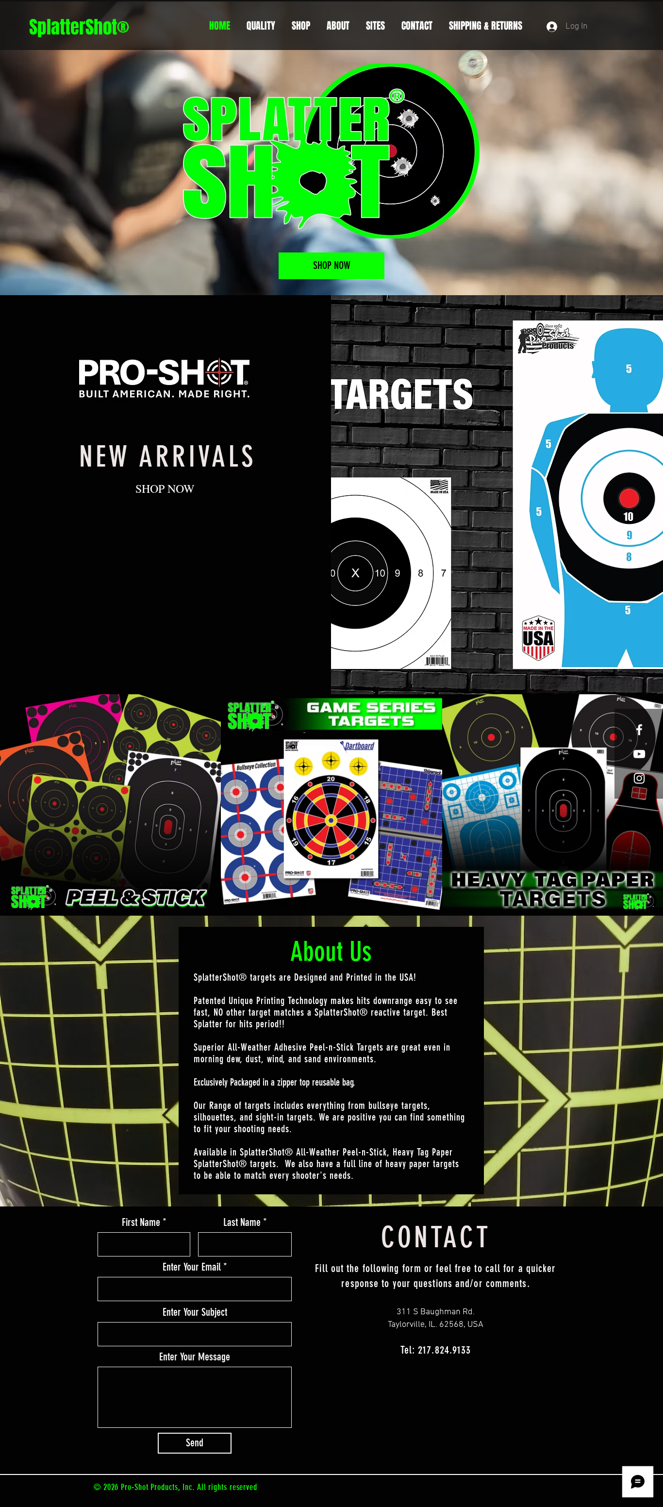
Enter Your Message (194, 1357)
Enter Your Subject (195, 1312)
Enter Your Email (192, 1267)
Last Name (242, 1222)
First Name (141, 1222)
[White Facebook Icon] (639, 729)
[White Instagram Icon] (639, 778)
